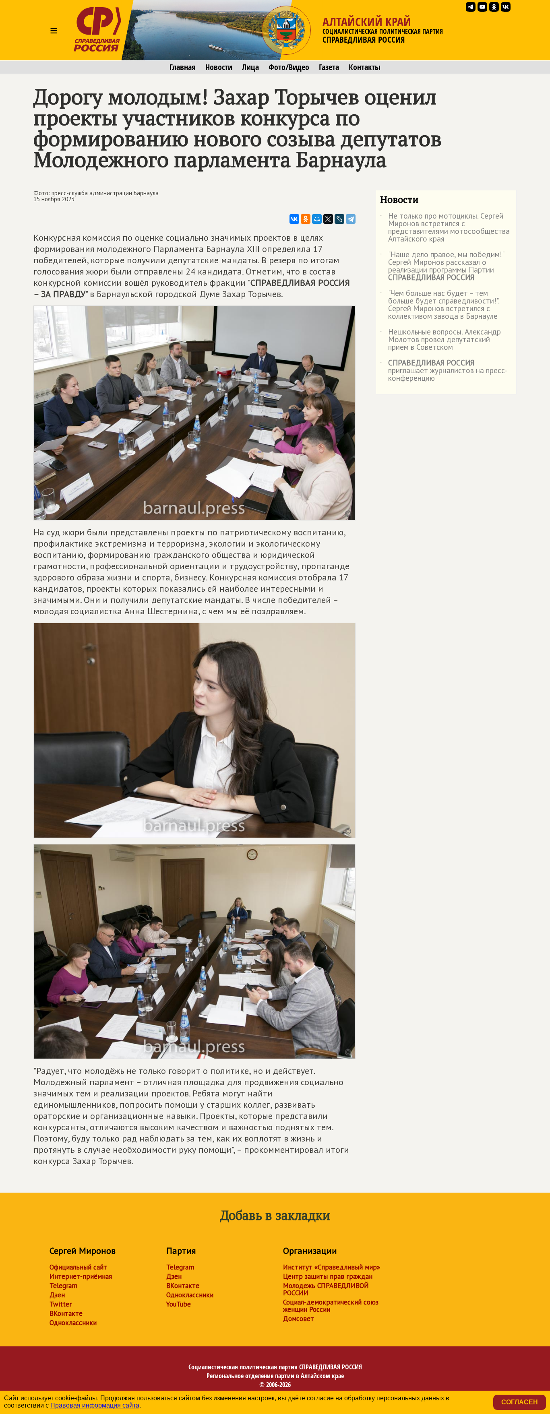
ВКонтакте (66, 1313)
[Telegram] (351, 219)
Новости (218, 67)
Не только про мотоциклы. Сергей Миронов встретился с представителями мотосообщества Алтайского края (445, 228)
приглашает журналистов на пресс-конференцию (444, 371)
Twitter (61, 1304)
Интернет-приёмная (81, 1276)
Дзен (57, 1294)
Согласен (519, 1402)
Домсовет (298, 1318)
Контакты (364, 67)
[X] (328, 219)
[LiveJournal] (339, 219)
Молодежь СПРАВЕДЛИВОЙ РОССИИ (326, 1289)
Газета (329, 67)
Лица (250, 67)
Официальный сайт (78, 1267)
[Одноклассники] (305, 219)
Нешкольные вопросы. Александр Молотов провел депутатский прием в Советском (440, 340)
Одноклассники (73, 1322)
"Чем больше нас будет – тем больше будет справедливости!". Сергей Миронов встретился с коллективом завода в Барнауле (439, 305)
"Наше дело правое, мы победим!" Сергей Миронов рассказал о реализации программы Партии (442, 266)
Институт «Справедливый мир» (331, 1267)
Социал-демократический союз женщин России (330, 1305)
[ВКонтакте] (294, 219)
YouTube (178, 1304)
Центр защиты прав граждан (327, 1276)
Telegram (63, 1285)
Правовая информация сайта (94, 1405)
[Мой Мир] (317, 219)
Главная (183, 67)
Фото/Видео (289, 67)
